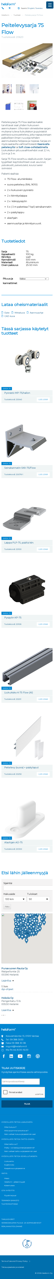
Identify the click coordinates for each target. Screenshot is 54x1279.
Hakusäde (9, 894)
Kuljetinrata (9, 1165)
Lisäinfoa (6, 980)
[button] (26, 941)
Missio (6, 1178)
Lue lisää (43, 399)
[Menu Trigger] (49, 5)
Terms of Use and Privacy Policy (14, 1261)
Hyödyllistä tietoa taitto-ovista (17, 1139)
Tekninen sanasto (10, 1200)
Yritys (4, 1173)
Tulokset (32, 894)
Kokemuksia (9, 1185)
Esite (7, 312)
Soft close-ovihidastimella (33, 147)
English (31, 8)
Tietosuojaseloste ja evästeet (12, 1267)
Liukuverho (9, 1161)
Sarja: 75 (7, 389)
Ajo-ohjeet (7, 989)
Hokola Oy (7, 998)
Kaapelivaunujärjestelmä (14, 1168)
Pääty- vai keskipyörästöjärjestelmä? (19, 1148)
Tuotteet (17, 15)
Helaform (8, 4)
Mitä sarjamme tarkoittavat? (16, 1131)
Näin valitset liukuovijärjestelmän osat (20, 1134)
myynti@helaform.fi (16, 1046)
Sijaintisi (7, 883)
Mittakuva (20, 312)
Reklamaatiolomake (11, 1226)
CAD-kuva (9, 316)
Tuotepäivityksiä (9, 1204)
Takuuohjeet (8, 1219)
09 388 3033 (16, 1039)
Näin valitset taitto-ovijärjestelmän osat (20, 1151)
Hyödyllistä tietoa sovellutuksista (19, 1156)
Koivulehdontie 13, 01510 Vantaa (22, 1036)
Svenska (39, 8)
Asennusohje (36, 312)
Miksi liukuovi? (10, 1127)
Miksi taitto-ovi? (11, 1144)
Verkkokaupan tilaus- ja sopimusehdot (21, 1223)
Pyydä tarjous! (10, 1195)
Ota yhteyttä (8, 1190)
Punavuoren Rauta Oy (14, 968)
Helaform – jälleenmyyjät (14, 1182)
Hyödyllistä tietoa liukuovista (17, 1122)
